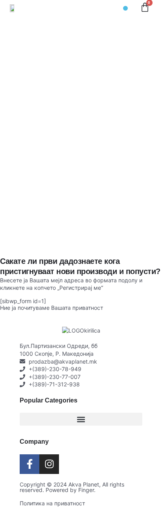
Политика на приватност (52, 503)
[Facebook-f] (29, 464)
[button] (125, 8)
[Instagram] (49, 464)
